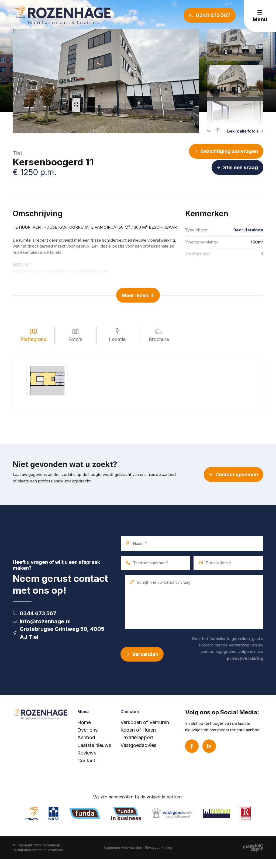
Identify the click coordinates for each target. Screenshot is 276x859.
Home (84, 722)
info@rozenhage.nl (45, 621)
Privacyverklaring (158, 848)
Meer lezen (135, 295)
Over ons (87, 730)
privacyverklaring (245, 658)
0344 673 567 (38, 613)
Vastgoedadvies (138, 745)
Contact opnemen (236, 474)
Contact (86, 760)
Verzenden (145, 654)
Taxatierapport (136, 737)
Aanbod (86, 737)
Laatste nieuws (94, 745)
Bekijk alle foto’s (243, 131)
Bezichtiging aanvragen (229, 151)
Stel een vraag (240, 167)
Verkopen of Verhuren (144, 722)
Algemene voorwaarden (123, 848)
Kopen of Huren (138, 730)
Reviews (86, 753)
